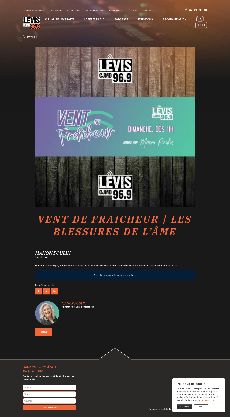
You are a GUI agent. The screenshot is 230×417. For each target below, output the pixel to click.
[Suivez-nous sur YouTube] (205, 10)
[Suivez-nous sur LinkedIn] (190, 10)
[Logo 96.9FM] (31, 22)
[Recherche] (200, 19)
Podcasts (121, 19)
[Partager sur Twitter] (46, 291)
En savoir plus (208, 400)
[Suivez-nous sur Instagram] (195, 10)
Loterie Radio (94, 19)
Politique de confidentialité (161, 409)
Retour (31, 37)
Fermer (201, 407)
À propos (133, 10)
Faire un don (55, 10)
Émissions (145, 19)
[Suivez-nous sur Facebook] (186, 10)
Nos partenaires (116, 10)
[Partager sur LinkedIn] (54, 291)
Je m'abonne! (49, 407)
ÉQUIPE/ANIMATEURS (94, 10)
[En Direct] (201, 25)
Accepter (184, 407)
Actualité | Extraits (59, 19)
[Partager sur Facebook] (38, 291)
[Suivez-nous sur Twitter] (200, 10)
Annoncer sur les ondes (33, 10)
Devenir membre (73, 10)
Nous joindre (149, 10)
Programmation (174, 19)
